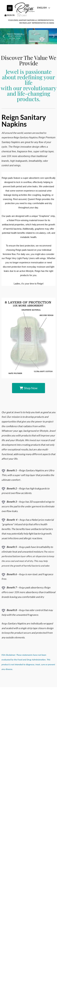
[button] (4, 36)
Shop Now (30, 388)
